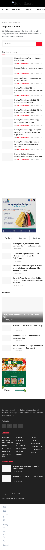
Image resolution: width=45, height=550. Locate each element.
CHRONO (19, 437)
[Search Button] (39, 44)
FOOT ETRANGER (20, 444)
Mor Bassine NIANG (23, 63)
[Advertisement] (22, 15)
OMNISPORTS (36, 446)
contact (27, 494)
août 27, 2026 (35, 63)
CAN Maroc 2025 (6, 455)
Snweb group (20, 498)
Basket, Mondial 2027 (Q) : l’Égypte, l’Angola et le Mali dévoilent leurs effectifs (26, 144)
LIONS (33, 437)
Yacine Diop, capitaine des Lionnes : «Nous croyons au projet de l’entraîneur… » (26, 256)
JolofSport (10, 498)
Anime (4, 445)
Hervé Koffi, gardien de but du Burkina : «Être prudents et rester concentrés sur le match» (28, 280)
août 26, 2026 (35, 137)
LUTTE (33, 440)
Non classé (35, 443)
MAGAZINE (16, 10)
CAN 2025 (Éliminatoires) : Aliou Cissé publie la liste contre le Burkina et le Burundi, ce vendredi (27, 268)
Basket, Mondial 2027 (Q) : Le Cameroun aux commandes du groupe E (28, 90)
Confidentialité (16, 494)
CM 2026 (19, 440)
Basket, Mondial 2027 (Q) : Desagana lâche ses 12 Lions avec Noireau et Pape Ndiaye (27, 132)
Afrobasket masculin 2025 (7, 441)
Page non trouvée (14, 22)
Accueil (5, 10)
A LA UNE (5, 437)
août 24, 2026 (35, 159)
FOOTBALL (29, 10)
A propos (5, 494)
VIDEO (33, 452)
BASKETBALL (7, 451)
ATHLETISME (7, 448)
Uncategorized (36, 449)
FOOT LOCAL (21, 448)
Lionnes (19, 454)
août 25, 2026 (35, 149)
